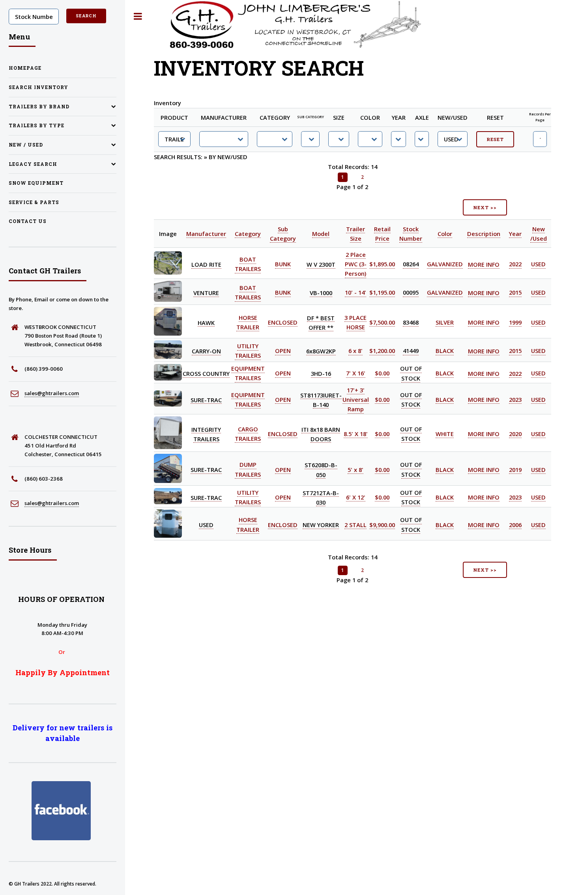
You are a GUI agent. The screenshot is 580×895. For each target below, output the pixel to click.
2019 (515, 469)
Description (483, 234)
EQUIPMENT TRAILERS (248, 373)
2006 (515, 525)
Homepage (25, 68)
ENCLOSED (282, 322)
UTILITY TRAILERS (248, 351)
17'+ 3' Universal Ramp (355, 399)
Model (320, 234)
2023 (515, 399)
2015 (515, 293)
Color (445, 234)
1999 (515, 322)
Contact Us (28, 221)
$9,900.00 (382, 525)
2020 (515, 434)
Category (248, 234)
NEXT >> (484, 207)
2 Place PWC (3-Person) (356, 264)
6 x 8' (355, 351)
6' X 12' (355, 497)
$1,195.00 (382, 293)
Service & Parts (34, 202)
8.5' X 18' (356, 434)
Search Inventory (38, 87)
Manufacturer (206, 234)
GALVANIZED (445, 264)
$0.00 (382, 373)
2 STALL (355, 525)
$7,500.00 (382, 322)
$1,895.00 (382, 264)
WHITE (445, 434)
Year (515, 234)
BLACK (445, 351)
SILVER (445, 322)
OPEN (283, 351)
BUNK (283, 264)
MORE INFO (484, 264)
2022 (515, 264)
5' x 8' (355, 469)
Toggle (138, 16)
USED (538, 264)
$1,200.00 (382, 351)
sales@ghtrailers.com (51, 393)
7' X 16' (355, 373)
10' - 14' (355, 293)
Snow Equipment (36, 183)
